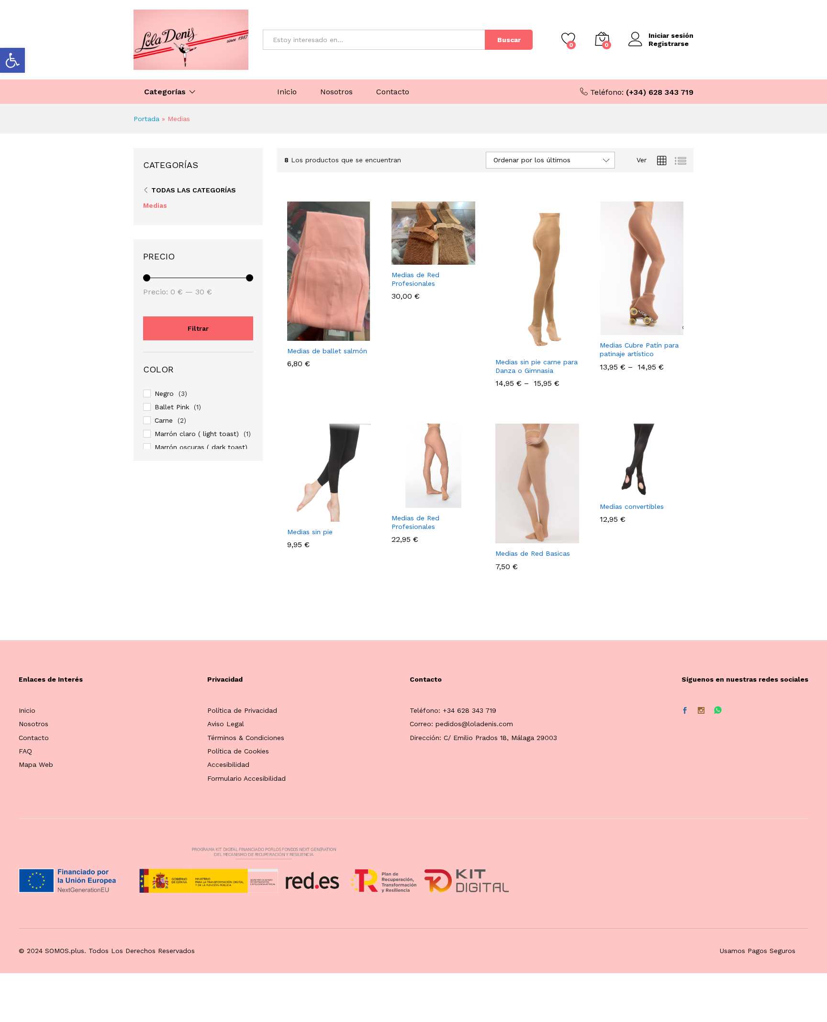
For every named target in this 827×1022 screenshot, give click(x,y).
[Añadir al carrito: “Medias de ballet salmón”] (296, 335)
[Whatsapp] (717, 711)
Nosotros (336, 92)
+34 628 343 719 (469, 710)
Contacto (392, 92)
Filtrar (198, 328)
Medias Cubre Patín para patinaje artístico (639, 349)
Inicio (287, 92)
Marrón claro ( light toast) (197, 434)
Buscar (509, 40)
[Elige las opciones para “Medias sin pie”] (296, 516)
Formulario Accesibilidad (246, 778)
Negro (164, 393)
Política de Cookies (238, 751)
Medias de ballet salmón (327, 351)
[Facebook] (685, 711)
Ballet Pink (172, 407)
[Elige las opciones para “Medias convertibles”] (608, 491)
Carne (164, 420)
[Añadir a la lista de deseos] (340, 335)
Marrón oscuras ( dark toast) (201, 447)
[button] (12, 60)
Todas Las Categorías (193, 190)
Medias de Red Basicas (532, 553)
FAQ (25, 751)
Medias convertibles (632, 506)
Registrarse (668, 43)
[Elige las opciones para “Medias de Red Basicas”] (504, 537)
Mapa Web (36, 764)
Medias (155, 205)
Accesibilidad (228, 764)
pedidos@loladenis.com (474, 724)
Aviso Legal (225, 724)
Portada (146, 119)
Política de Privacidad (242, 710)
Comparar (362, 335)
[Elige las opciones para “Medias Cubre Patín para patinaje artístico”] (608, 329)
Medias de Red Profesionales (415, 279)
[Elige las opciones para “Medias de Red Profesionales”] (400, 259)
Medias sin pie (310, 532)
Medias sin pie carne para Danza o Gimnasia (536, 366)
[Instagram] (701, 711)
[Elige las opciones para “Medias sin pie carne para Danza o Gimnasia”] (504, 346)
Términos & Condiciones (245, 737)
